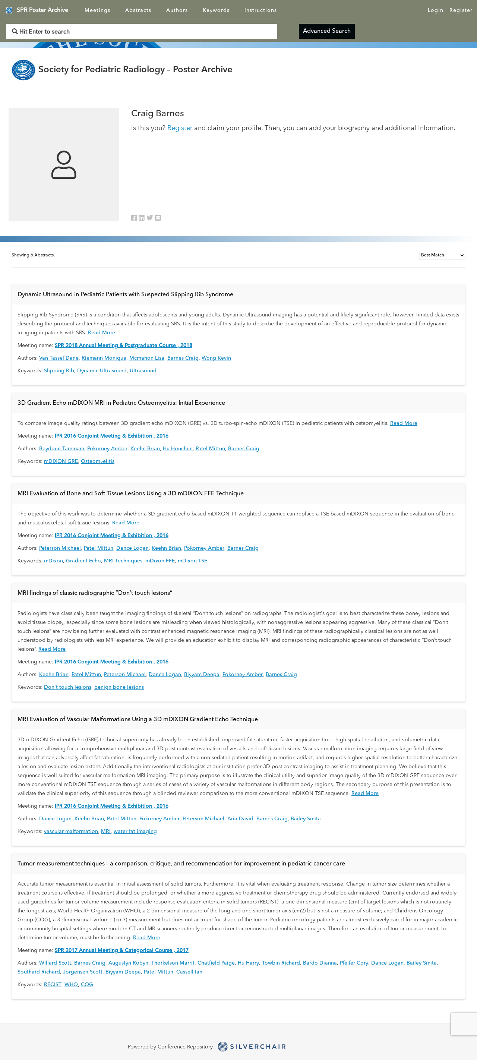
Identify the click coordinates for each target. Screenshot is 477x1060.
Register (461, 10)
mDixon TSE (192, 561)
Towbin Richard (281, 963)
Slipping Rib (59, 370)
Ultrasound (143, 370)
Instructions (260, 10)
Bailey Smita (306, 818)
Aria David (240, 818)
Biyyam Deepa (201, 674)
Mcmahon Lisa (146, 358)
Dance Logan (132, 548)
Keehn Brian (145, 448)
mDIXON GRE (61, 461)
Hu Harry (248, 963)
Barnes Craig (183, 358)
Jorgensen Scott (82, 972)
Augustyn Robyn (128, 963)
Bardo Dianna (320, 963)
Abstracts (138, 10)
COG (87, 984)
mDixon (53, 561)
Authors (177, 10)
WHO (71, 984)
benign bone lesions (119, 687)
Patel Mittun (210, 448)
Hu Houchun (178, 448)
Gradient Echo (83, 561)
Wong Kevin (216, 358)
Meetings (97, 10)
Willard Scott (55, 963)
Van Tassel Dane (59, 358)
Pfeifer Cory (354, 963)
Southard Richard (39, 972)
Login (435, 10)
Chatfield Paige (216, 963)
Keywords (216, 10)
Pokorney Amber (107, 448)
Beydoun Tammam (61, 448)
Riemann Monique (104, 358)
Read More (101, 332)
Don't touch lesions (67, 687)
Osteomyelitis (97, 461)
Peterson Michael (60, 548)
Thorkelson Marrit (173, 963)
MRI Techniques (123, 561)
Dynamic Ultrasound (102, 370)
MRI (106, 831)
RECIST (52, 984)
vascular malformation (71, 831)
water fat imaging (135, 831)
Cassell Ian (189, 972)
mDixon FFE (160, 561)
